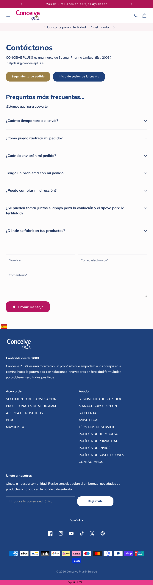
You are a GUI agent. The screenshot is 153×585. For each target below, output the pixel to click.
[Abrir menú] (8, 15)
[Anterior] (21, 4)
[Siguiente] (131, 4)
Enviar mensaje (30, 307)
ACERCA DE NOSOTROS (24, 413)
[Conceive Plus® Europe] (28, 15)
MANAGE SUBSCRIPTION (98, 406)
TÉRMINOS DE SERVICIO (97, 427)
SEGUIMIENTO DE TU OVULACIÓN (31, 399)
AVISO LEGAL (89, 420)
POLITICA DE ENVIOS (94, 448)
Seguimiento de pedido (28, 76)
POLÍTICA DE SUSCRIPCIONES (101, 455)
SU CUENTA (88, 413)
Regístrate (95, 501)
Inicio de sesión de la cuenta (79, 76)
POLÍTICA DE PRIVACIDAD (98, 441)
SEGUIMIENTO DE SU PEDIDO (101, 399)
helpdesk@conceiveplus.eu (26, 63)
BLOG (10, 420)
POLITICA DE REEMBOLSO (98, 434)
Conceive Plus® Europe (82, 571)
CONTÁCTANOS (91, 462)
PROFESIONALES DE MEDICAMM (31, 406)
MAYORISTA (15, 427)
